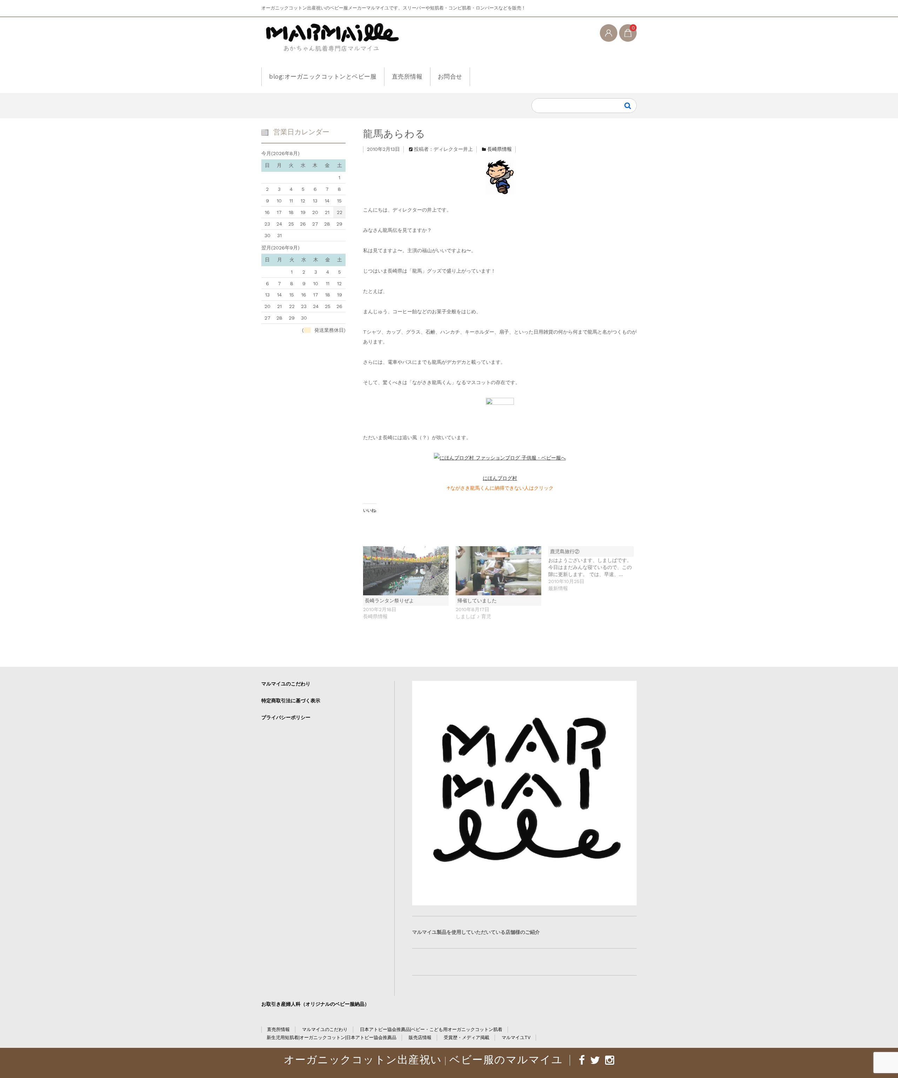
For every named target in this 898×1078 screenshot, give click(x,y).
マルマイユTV (516, 1037)
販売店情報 (420, 1037)
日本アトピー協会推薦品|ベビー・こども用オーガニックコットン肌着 (431, 1029)
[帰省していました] (498, 570)
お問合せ (450, 76)
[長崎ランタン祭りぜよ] (406, 570)
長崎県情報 (499, 149)
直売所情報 (407, 76)
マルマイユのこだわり (285, 684)
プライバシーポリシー (285, 717)
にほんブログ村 (500, 478)
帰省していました (477, 600)
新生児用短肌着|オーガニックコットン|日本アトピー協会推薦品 (331, 1037)
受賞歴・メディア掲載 (466, 1037)
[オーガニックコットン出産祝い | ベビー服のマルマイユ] (331, 43)
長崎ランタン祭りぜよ (389, 600)
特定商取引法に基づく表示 (290, 700)
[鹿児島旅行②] (594, 569)
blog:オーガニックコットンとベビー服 (322, 76)
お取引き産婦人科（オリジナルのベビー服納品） (315, 1004)
